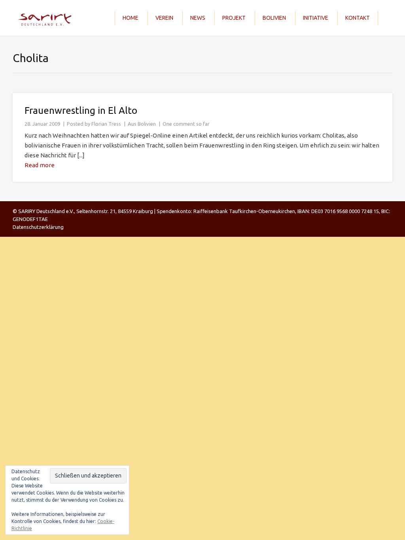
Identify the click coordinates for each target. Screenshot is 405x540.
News (197, 18)
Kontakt (357, 18)
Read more (40, 165)
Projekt (234, 18)
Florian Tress (106, 124)
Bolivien (274, 18)
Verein (164, 18)
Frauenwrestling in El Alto (81, 110)
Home (130, 18)
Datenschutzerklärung (38, 227)
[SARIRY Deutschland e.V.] (47, 18)
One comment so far (186, 124)
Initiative (315, 18)
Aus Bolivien (142, 124)
